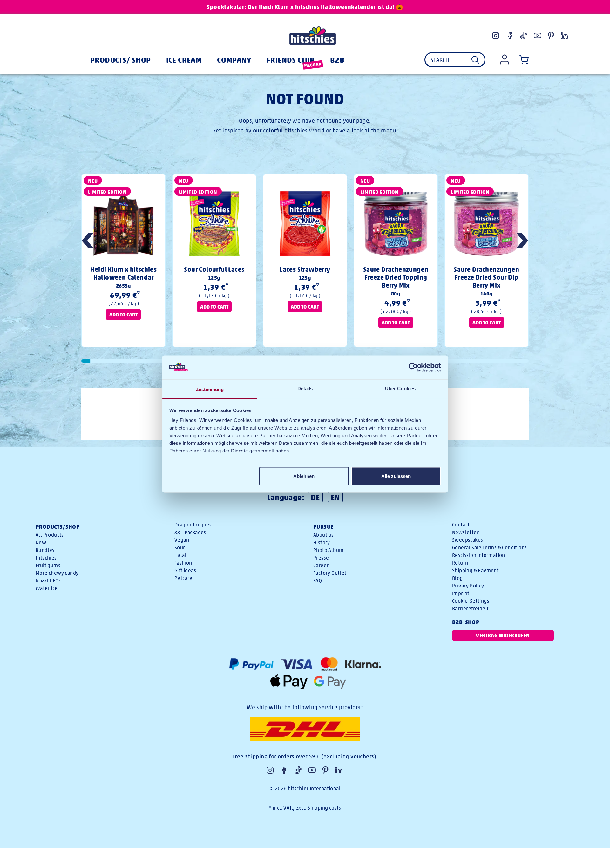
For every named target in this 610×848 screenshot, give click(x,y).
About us (323, 535)
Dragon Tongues (193, 525)
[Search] (475, 59)
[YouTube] (537, 35)
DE (315, 497)
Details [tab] (305, 388)
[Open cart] (522, 59)
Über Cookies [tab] (400, 388)
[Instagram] (495, 35)
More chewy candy (57, 573)
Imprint (461, 593)
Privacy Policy (468, 586)
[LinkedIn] (564, 35)
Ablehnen (304, 475)
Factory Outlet (330, 573)
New (41, 542)
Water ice (47, 588)
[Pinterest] (551, 35)
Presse (321, 558)
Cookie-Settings (470, 601)
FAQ (317, 581)
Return (460, 563)
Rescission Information (478, 555)
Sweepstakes (467, 540)
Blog (457, 578)
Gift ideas (185, 570)
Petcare (183, 578)
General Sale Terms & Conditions (489, 548)
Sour (179, 548)
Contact (461, 525)
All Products (50, 535)
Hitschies (46, 558)
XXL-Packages (190, 532)
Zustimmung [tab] (210, 389)
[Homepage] (313, 35)
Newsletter (465, 532)
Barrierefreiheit (470, 609)
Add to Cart (123, 314)
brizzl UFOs (48, 581)
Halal (180, 555)
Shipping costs (324, 808)
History (321, 542)
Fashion (183, 563)
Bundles (45, 550)
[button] (522, 241)
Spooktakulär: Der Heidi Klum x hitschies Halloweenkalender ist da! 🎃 (305, 6)
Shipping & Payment (475, 570)
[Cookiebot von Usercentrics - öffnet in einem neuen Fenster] (413, 367)
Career (321, 565)
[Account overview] (504, 59)
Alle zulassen (396, 475)
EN (335, 497)
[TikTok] (523, 35)
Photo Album (328, 550)
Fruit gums (48, 565)
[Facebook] (509, 35)
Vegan (181, 540)
